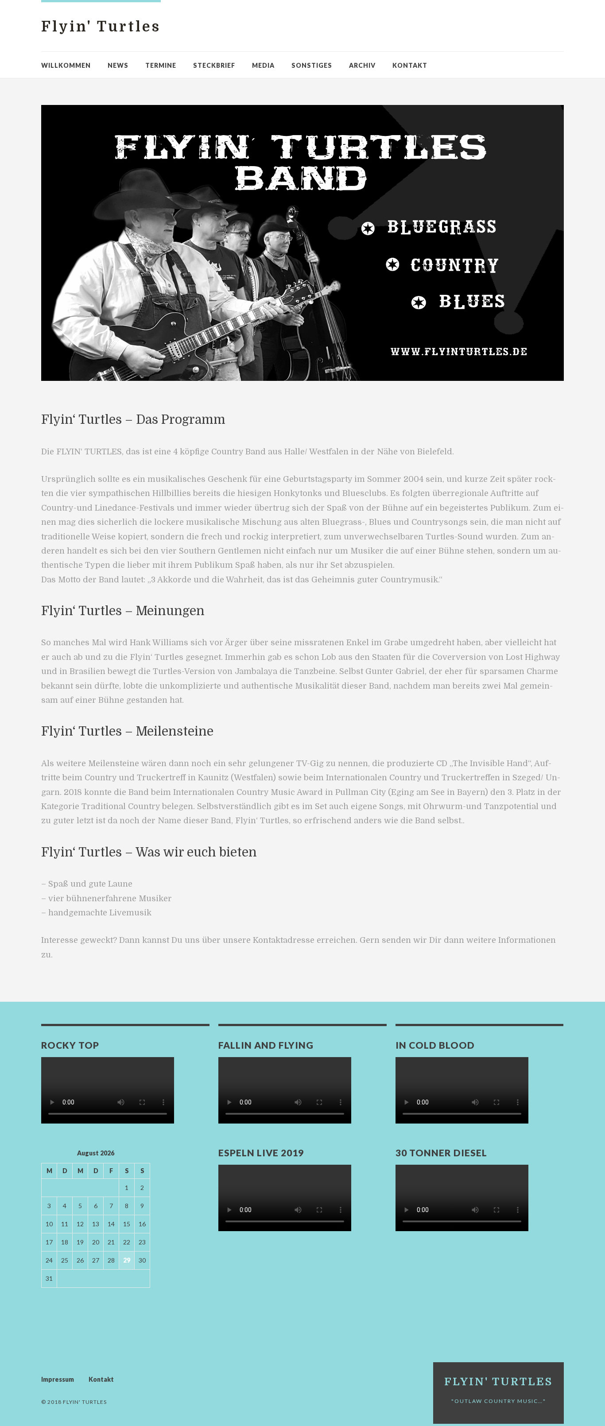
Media (263, 65)
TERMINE (160, 65)
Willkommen (66, 65)
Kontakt (409, 65)
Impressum (57, 1379)
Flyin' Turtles (101, 27)
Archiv (362, 65)
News (118, 65)
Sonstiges (311, 65)
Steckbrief (214, 65)
